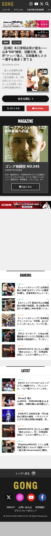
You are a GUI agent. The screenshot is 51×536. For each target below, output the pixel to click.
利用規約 (39, 507)
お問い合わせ (25, 507)
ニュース (6, 9)
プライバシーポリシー (25, 510)
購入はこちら (25, 186)
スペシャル (18, 9)
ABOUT (11, 507)
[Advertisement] (25, 240)
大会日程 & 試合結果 (35, 9)
